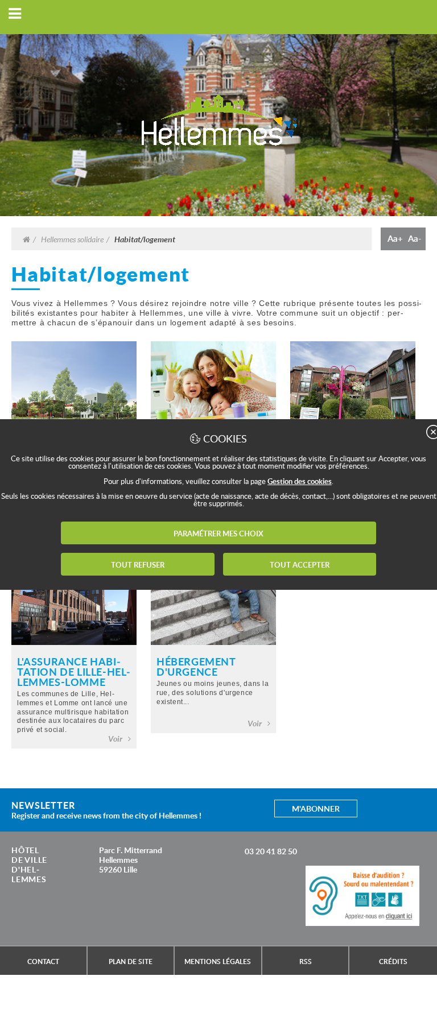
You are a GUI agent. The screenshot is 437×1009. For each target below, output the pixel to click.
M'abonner (316, 808)
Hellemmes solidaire (72, 238)
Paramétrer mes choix (218, 533)
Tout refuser (137, 565)
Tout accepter (299, 565)
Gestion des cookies (299, 481)
